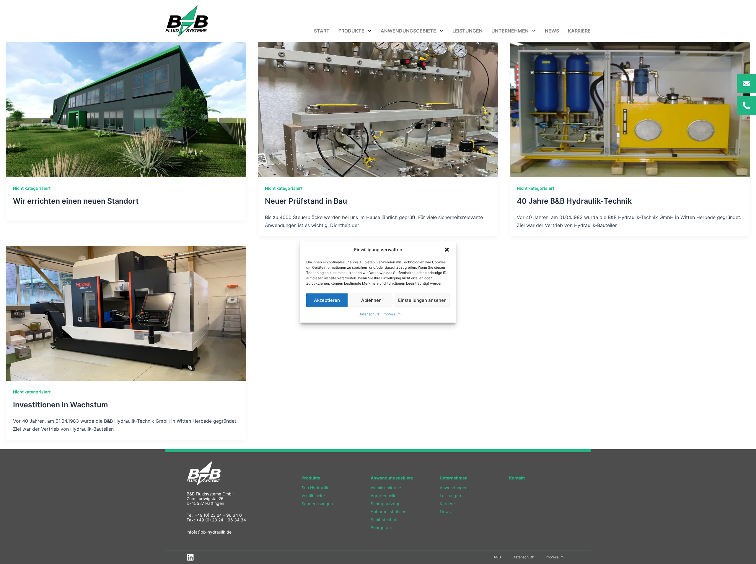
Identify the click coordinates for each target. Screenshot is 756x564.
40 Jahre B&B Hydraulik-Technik (574, 201)
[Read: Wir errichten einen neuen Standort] (126, 109)
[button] (447, 250)
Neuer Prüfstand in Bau (306, 201)
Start (322, 31)
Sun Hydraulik (315, 487)
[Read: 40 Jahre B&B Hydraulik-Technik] (630, 109)
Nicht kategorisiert (31, 188)
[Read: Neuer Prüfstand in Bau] (378, 109)
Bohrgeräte (381, 527)
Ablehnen (371, 300)
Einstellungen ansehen (422, 300)
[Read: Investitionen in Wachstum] (126, 313)
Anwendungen (453, 487)
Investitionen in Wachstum (60, 404)
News (552, 31)
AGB (497, 557)
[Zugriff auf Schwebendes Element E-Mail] (746, 83)
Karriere (579, 31)
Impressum (391, 314)
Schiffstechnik (384, 519)
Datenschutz (369, 314)
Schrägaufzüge (385, 503)
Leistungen (467, 31)
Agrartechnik (383, 495)
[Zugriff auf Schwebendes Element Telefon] (746, 105)
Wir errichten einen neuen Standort (76, 201)
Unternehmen (510, 31)
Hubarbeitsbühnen (388, 511)
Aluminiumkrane (386, 487)
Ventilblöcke (313, 495)
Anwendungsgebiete (408, 31)
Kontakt (517, 477)
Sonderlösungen (317, 503)
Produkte (351, 31)
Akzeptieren (327, 300)
